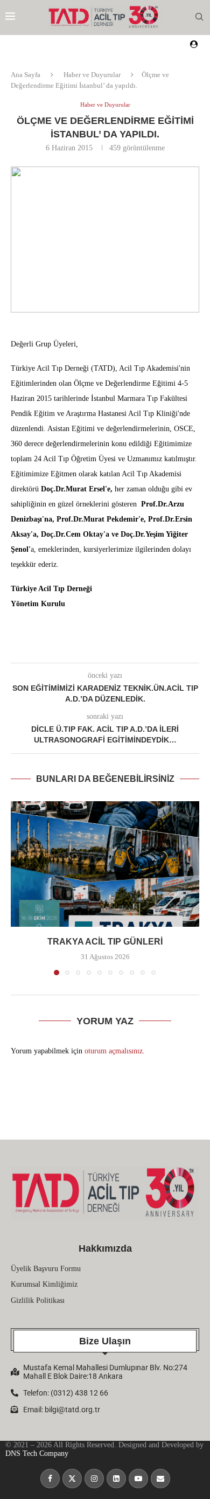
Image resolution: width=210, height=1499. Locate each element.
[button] (20, 887)
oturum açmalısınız (114, 1051)
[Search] (199, 17)
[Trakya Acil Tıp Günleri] (105, 864)
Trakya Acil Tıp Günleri (105, 941)
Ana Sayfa (25, 75)
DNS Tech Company (36, 1453)
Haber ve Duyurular (92, 75)
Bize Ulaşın (105, 1341)
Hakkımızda (105, 1248)
